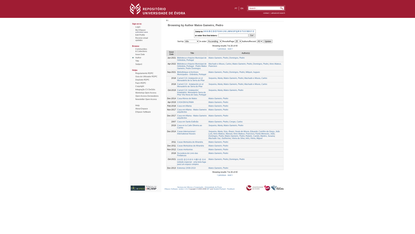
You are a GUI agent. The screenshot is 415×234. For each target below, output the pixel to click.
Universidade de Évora (213, 187)
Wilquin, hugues (253, 72)
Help (137, 105)
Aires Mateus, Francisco (243, 134)
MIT (208, 189)
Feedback (231, 189)
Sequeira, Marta (215, 78)
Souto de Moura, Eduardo (246, 131)
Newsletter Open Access (146, 99)
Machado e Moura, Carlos (219, 64)
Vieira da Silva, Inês (240, 138)
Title (137, 61)
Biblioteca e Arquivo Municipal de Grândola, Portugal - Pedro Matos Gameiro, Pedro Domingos (192, 66)
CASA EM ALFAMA (185, 102)
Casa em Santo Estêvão (187, 122)
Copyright (139, 86)
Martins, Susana (267, 136)
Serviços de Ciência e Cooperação (190, 187)
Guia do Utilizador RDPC (146, 76)
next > (230, 49)
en (242, 8)
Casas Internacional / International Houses (186, 132)
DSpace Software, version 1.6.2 (176, 189)
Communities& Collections (141, 50)
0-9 (205, 31)
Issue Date (140, 54)
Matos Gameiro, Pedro (218, 58)
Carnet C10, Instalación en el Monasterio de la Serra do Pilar (191, 79)
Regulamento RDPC (144, 73)
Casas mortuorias (185, 149)
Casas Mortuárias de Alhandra (190, 146)
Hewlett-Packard (219, 189)
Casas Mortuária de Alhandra (190, 142)
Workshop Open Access (145, 93)
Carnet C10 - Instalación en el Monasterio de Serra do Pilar (190, 85)
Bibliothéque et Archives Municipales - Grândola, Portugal (191, 73)
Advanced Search (278, 13)
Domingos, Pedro (237, 58)
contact (266, 13)
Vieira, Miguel (256, 138)
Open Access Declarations (147, 96)
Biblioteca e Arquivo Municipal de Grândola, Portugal (192, 59)
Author (138, 58)
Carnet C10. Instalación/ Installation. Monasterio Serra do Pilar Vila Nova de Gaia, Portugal (191, 92)
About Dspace (141, 109)
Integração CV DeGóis (145, 89)
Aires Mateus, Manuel (222, 134)
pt (236, 8)
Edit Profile (140, 35)
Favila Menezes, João (265, 134)
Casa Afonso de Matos (187, 98)
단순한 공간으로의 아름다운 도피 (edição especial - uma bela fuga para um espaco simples (191, 161)
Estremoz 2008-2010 (186, 168)
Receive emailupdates (141, 39)
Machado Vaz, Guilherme (219, 138)
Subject (138, 64)
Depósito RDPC (142, 80)
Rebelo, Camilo (252, 136)
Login (137, 27)
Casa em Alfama (184, 106)
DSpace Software (143, 112)
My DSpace (140, 30)
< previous (221, 49)
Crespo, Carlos (236, 122)
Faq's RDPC (140, 83)
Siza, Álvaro (229, 131)
